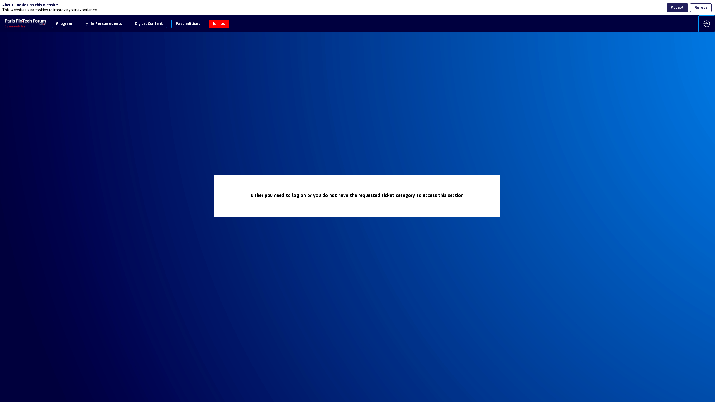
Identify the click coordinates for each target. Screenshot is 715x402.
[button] (64, 24)
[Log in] (706, 23)
